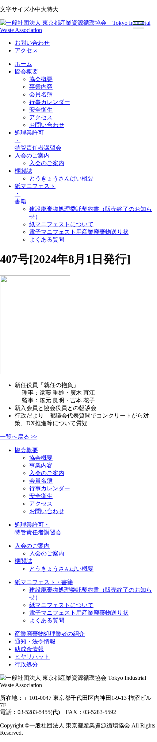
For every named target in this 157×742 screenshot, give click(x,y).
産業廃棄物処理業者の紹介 (50, 634)
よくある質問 (46, 239)
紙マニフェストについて (61, 224)
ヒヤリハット (32, 657)
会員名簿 (41, 94)
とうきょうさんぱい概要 (61, 178)
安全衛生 (41, 110)
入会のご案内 (32, 155)
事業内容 (41, 87)
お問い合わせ (32, 43)
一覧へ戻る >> (18, 437)
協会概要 (26, 71)
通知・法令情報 (35, 641)
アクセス (26, 50)
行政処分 (26, 664)
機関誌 (23, 171)
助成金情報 (29, 649)
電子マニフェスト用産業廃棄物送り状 (79, 232)
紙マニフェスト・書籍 (44, 582)
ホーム (23, 64)
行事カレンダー (49, 102)
